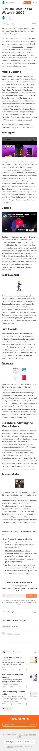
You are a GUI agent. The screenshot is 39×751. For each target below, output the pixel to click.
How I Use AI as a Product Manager (12, 676)
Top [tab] (4, 652)
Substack (10, 747)
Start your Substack (14, 742)
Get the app (29, 742)
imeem (29, 47)
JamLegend (8, 132)
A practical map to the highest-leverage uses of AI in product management (12, 681)
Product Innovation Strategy (16, 565)
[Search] (35, 652)
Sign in (35, 3)
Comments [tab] (6, 627)
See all (5, 709)
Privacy (20, 735)
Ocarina (6, 207)
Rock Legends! (10, 274)
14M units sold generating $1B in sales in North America (18, 102)
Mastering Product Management (17, 550)
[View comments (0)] (8, 24)
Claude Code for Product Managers (12, 658)
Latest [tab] (9, 652)
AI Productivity (11, 539)
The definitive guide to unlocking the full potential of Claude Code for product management (14, 663)
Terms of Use (29, 600)
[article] (19, 663)
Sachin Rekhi (10, 17)
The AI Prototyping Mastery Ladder (13, 693)
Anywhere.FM (17, 47)
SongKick (7, 363)
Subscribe (27, 3)
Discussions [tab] (17, 652)
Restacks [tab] (15, 627)
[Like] (4, 24)
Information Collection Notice (21, 602)
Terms (26, 735)
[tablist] (10, 627)
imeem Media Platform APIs (21, 52)
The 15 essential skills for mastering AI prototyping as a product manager (14, 698)
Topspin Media (10, 474)
